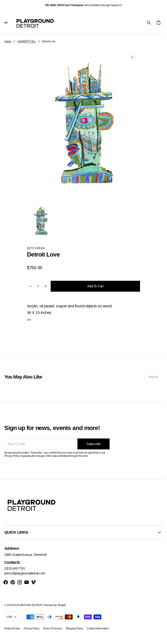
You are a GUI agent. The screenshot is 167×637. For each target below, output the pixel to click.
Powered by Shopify (54, 605)
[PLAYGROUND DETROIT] (35, 22)
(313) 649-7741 (14, 568)
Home (7, 41)
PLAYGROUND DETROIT (27, 605)
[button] (9, 22)
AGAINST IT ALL (26, 41)
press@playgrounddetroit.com (24, 573)
